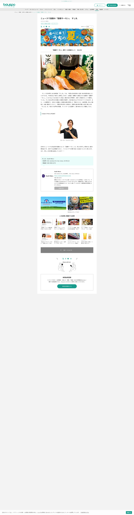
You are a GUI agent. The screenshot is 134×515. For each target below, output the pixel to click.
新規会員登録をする (67, 286)
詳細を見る (61, 188)
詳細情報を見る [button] (85, 512)
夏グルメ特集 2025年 (27, 12)
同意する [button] (129, 512)
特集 (20, 12)
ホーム (16, 12)
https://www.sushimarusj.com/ (62, 175)
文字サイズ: (83, 26)
